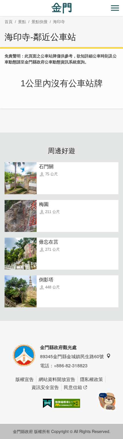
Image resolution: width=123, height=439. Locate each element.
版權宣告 (24, 379)
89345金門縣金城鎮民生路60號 (72, 356)
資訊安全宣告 (45, 387)
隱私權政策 (91, 379)
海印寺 (59, 21)
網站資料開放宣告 (57, 379)
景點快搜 (39, 21)
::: (1, 3)
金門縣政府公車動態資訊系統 (51, 62)
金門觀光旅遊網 (61, 8)
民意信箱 (73, 387)
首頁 (9, 21)
